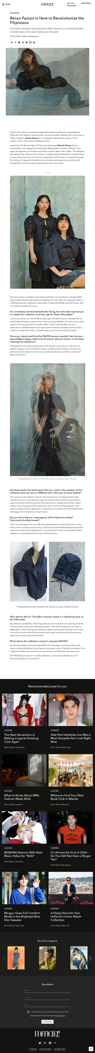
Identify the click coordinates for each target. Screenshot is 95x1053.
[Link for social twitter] (40, 1043)
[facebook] (15, 43)
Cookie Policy (60, 1049)
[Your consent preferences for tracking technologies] (91, 1049)
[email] (12, 43)
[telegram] (34, 43)
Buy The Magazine (71, 4)
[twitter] (26, 43)
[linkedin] (23, 43)
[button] (82, 232)
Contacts (33, 1049)
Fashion (14, 13)
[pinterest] (19, 43)
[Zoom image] (47, 419)
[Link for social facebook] (45, 1043)
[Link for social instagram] (50, 1043)
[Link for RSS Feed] (55, 1043)
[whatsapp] (30, 43)
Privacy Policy (60, 1016)
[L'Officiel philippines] (47, 4)
